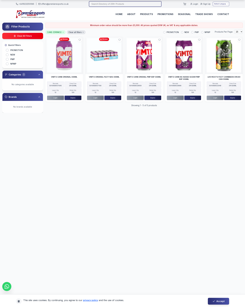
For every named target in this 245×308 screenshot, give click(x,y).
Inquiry (72, 98)
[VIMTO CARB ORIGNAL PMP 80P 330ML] (144, 55)
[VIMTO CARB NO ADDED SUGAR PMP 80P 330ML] (184, 55)
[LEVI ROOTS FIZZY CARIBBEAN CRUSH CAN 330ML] (224, 55)
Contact (223, 14)
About (131, 14)
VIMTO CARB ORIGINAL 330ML (64, 77)
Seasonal (184, 14)
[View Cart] (185, 4)
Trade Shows (204, 14)
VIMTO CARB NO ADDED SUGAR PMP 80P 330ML (184, 78)
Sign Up (207, 4)
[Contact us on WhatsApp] (6, 286)
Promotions (165, 14)
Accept (220, 301)
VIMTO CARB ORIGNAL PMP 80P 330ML (144, 77)
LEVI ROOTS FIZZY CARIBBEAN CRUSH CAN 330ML (224, 78)
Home (119, 14)
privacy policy (90, 300)
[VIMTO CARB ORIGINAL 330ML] (64, 55)
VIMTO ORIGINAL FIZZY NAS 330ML (104, 77)
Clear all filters (75, 32)
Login (195, 4)
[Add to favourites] (79, 40)
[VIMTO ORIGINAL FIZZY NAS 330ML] (104, 55)
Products (146, 14)
